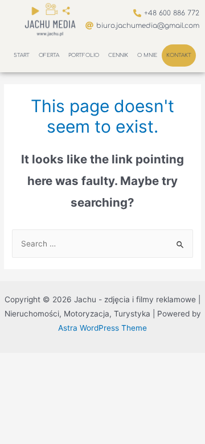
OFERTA (49, 55)
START (22, 55)
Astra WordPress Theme (102, 327)
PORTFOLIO (83, 55)
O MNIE (147, 55)
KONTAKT (178, 55)
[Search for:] (102, 243)
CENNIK (118, 55)
